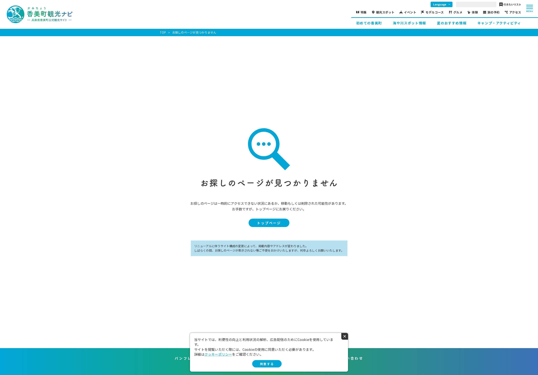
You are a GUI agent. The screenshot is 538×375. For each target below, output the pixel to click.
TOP (163, 32)
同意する (267, 364)
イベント (410, 12)
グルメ (458, 12)
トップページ (269, 222)
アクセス (515, 12)
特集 (364, 12)
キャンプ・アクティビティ (499, 22)
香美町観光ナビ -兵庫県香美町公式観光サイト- (40, 14)
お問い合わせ (350, 358)
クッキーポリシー (218, 354)
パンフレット (188, 358)
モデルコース (435, 12)
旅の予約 (494, 12)
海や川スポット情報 (409, 22)
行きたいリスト (512, 4)
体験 (475, 12)
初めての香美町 (369, 22)
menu (529, 8)
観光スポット (385, 12)
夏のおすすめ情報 (452, 22)
